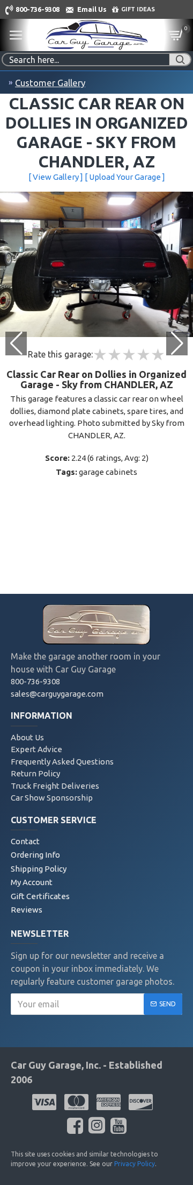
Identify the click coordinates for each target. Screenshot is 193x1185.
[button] (177, 343)
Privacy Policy (134, 1163)
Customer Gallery (50, 83)
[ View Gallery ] (55, 176)
